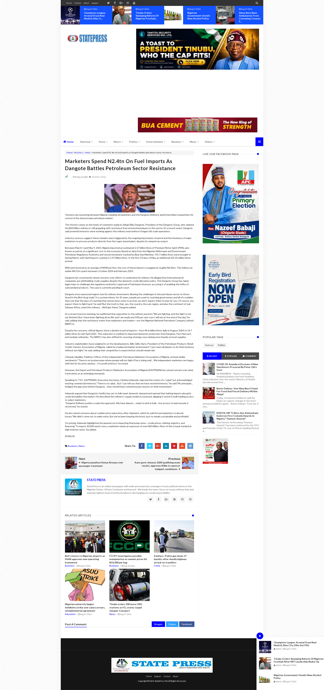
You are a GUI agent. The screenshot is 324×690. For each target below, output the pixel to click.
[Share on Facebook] (142, 445)
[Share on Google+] (158, 445)
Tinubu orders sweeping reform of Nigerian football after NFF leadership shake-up (298, 660)
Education (70, 614)
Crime (157, 565)
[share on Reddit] (190, 445)
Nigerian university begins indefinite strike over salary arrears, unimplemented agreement (85, 607)
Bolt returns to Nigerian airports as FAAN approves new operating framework (85, 559)
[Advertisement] (197, 94)
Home (69, 3)
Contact (77, 3)
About (86, 3)
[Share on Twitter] (150, 445)
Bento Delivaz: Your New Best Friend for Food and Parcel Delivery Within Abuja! (237, 391)
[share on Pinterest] (174, 445)
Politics (221, 345)
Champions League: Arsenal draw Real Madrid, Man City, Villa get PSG (295, 644)
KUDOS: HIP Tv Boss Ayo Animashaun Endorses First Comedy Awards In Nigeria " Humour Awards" (237, 415)
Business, (96, 177)
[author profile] (68, 180)
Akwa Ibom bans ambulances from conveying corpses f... (198, 17)
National (209, 345)
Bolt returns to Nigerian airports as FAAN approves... (250, 15)
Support (94, 3)
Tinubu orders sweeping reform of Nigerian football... (95, 15)
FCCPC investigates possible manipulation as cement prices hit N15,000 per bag (128, 559)
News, (103, 177)
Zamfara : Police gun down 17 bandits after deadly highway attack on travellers (170, 559)
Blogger (158, 624)
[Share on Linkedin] (166, 445)
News (87, 152)
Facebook (187, 624)
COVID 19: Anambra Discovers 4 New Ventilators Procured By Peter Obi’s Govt (237, 367)
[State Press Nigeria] (89, 36)
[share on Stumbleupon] (182, 445)
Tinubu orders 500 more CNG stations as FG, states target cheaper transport (125, 607)
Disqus (172, 624)
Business (78, 152)
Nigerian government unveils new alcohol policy (147, 15)
